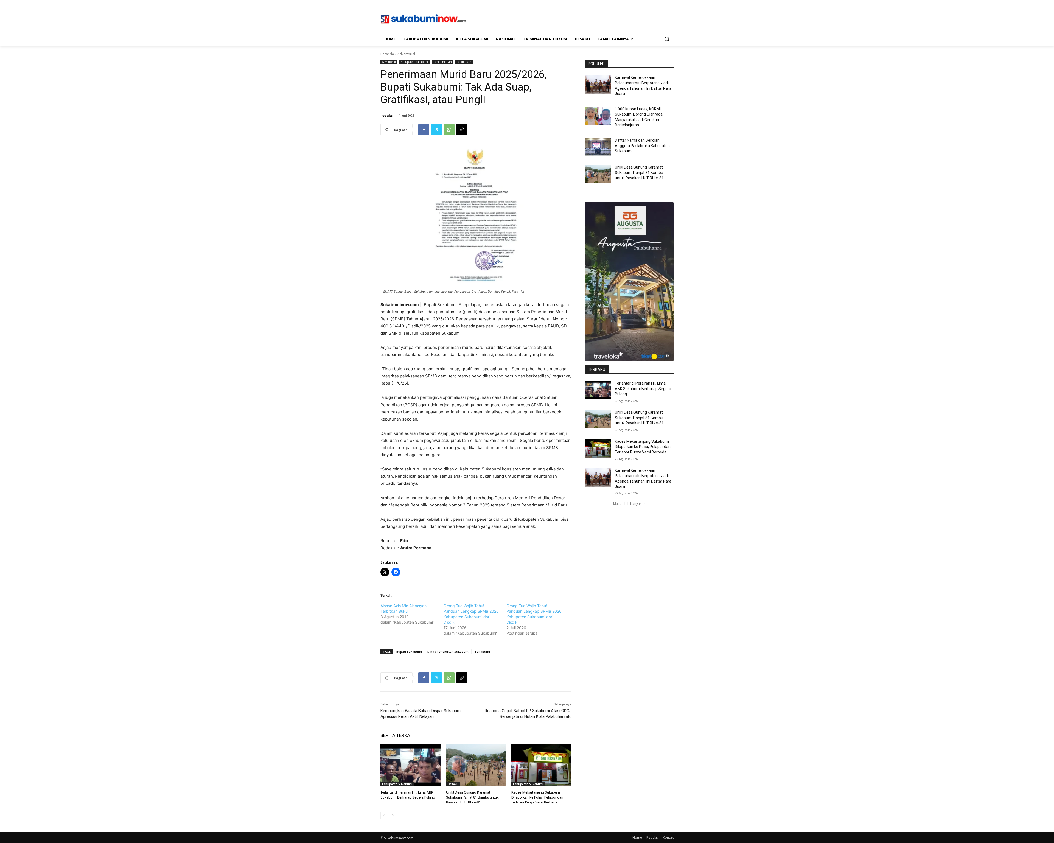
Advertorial (406, 54)
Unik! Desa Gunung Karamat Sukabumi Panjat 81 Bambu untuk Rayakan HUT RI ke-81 (472, 797)
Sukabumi (482, 651)
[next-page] (392, 815)
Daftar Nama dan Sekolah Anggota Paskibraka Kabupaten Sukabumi (642, 145)
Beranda (387, 54)
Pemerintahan (442, 62)
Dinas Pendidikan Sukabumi (448, 651)
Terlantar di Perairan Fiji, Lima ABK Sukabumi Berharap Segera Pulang (643, 388)
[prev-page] (383, 815)
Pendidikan (463, 62)
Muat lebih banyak (627, 503)
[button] (667, 39)
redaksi (387, 115)
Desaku (453, 784)
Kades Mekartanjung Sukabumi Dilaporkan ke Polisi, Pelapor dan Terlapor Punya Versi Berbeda (537, 797)
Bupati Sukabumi (409, 651)
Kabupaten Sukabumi (414, 62)
